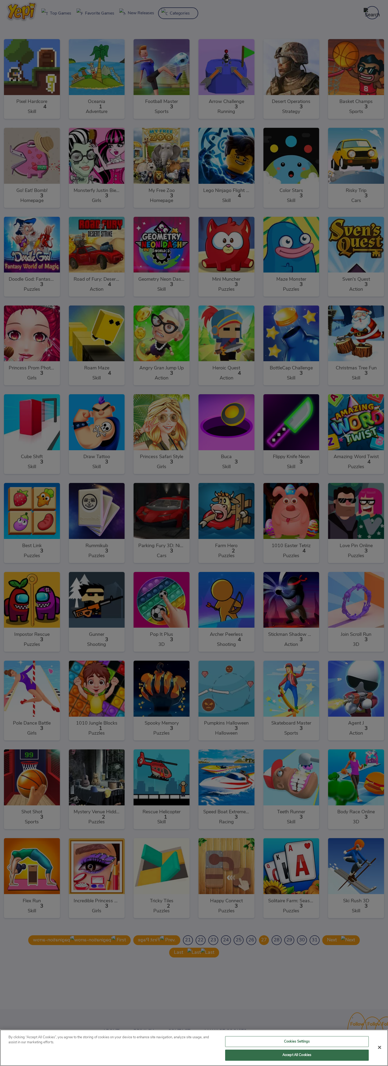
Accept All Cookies (296, 1055)
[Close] (379, 1047)
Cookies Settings (297, 1041)
